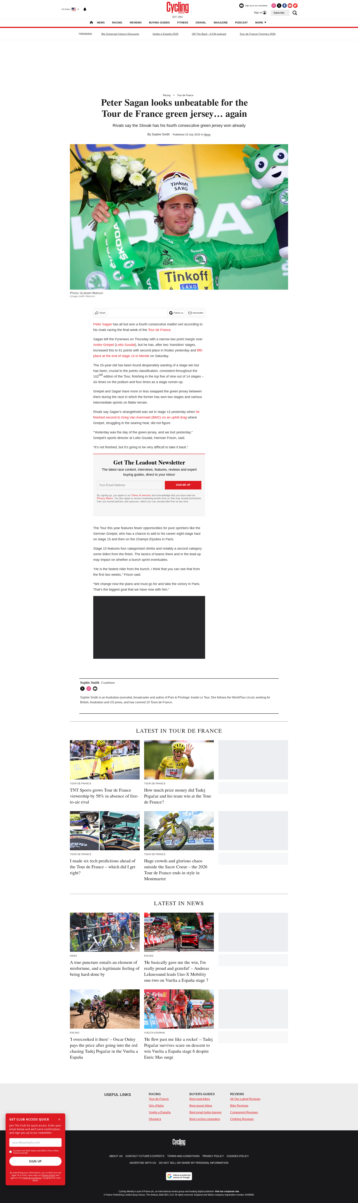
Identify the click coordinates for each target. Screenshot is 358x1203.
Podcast (241, 22)
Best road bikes (199, 1099)
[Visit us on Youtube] (290, 5)
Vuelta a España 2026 (165, 33)
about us (116, 1156)
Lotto (119, 345)
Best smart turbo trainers (205, 1112)
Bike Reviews (239, 1105)
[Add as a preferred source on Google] (179, 1176)
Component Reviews (244, 1112)
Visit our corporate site (227, 1191)
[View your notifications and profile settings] (85, 9)
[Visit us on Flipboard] (295, 5)
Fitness (182, 22)
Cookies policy (238, 1156)
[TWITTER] (83, 688)
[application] (149, 627)
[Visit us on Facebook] (284, 5)
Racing (117, 22)
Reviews (136, 22)
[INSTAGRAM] (90, 688)
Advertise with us (143, 1162)
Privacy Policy (48, 1175)
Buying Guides (159, 22)
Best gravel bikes (200, 1105)
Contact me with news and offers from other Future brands (36, 1152)
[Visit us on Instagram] (273, 5)
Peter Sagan (102, 324)
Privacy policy (213, 1156)
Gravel (201, 22)
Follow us (178, 313)
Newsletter (198, 313)
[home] (91, 22)
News (101, 22)
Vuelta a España (160, 1112)
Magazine (221, 22)
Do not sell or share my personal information (193, 1162)
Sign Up (35, 1161)
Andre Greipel (103, 345)
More (259, 22)
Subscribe (279, 13)
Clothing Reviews (242, 1119)
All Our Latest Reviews (245, 1099)
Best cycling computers (204, 1119)
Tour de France (185, 95)
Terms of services (141, 495)
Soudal (130, 345)
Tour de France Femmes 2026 (258, 33)
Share (102, 313)
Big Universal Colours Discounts (120, 33)
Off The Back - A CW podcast (209, 33)
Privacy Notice (105, 498)
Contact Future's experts (144, 1156)
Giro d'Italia (156, 1105)
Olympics (155, 1119)
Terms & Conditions (32, 1177)
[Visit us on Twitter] (279, 5)
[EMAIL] (96, 688)
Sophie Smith (161, 134)
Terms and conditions (183, 1156)
